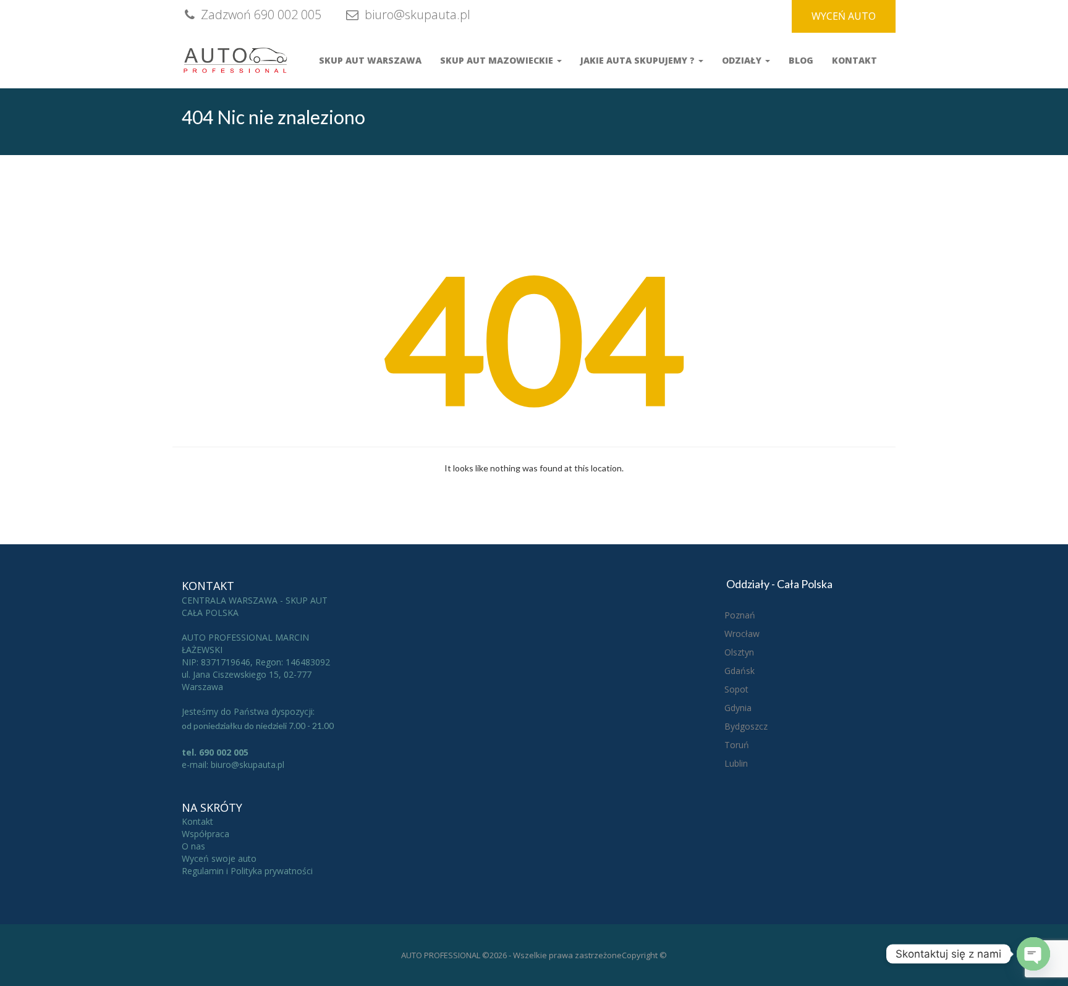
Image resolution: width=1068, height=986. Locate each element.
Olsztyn (739, 652)
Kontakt (854, 60)
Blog (801, 60)
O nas (193, 846)
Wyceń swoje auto (219, 858)
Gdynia (738, 708)
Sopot (736, 689)
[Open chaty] (1033, 954)
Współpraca (205, 834)
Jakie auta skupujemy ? (638, 60)
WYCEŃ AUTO (844, 16)
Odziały (743, 60)
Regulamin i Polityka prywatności (247, 871)
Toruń (736, 745)
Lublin (736, 763)
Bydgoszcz (746, 726)
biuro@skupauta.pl (416, 14)
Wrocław (742, 633)
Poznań (739, 615)
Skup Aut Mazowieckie (498, 60)
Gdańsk (739, 670)
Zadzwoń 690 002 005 (259, 14)
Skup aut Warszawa (370, 60)
